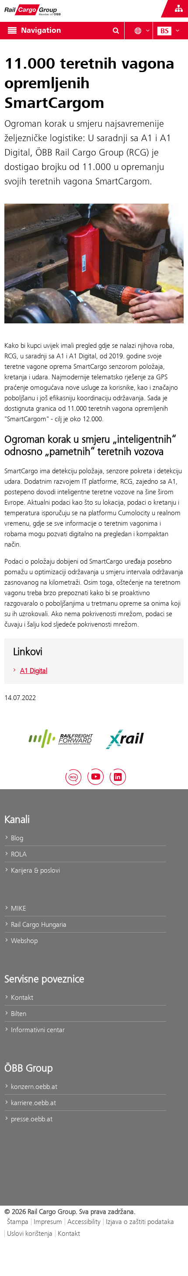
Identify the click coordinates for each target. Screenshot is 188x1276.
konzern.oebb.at (33, 1086)
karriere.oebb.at (32, 1103)
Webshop (23, 940)
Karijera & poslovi (34, 870)
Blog (16, 838)
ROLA (18, 854)
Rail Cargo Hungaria (37, 924)
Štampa (17, 1221)
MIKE (17, 908)
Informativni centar (37, 1030)
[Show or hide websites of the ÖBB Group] (179, 8)
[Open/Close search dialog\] (116, 30)
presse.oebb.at (30, 1119)
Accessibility (84, 1221)
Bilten (17, 1013)
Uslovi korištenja (29, 1233)
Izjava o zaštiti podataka (140, 1221)
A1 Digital (33, 670)
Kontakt (21, 997)
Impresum (48, 1221)
